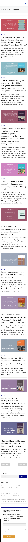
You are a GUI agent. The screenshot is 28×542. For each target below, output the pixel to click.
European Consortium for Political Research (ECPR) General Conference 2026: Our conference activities (14, 488)
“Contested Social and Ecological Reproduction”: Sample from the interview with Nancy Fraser (13, 443)
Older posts (5, 464)
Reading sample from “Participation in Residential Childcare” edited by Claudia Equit (14, 400)
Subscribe (9, 536)
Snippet (3, 34)
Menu (25, 3)
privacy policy (8, 533)
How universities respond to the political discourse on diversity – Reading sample (13, 274)
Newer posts (22, 464)
